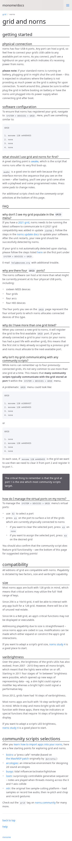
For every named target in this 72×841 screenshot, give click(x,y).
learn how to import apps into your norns (38, 744)
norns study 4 (57, 644)
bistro (9, 754)
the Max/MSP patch (17, 758)
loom (9, 776)
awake (34, 161)
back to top (8, 820)
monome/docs (13, 5)
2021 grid (23, 222)
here (40, 252)
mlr (8, 788)
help (5, 826)
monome (6, 837)
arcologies (12, 763)
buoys (9, 771)
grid (4, 14)
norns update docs (28, 234)
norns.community (45, 802)
